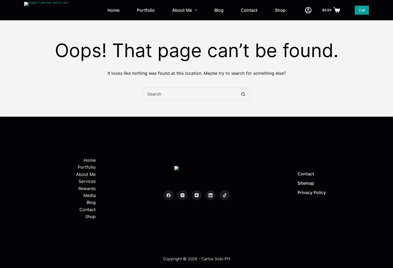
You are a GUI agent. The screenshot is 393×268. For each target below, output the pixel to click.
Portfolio (146, 10)
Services (87, 181)
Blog (219, 10)
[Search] (347, 10)
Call (362, 10)
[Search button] (243, 94)
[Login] (308, 10)
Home (113, 10)
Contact (249, 10)
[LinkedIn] (211, 195)
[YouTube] (196, 195)
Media (89, 195)
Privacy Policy (312, 192)
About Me (182, 10)
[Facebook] (168, 195)
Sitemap (306, 183)
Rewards (87, 188)
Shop (280, 10)
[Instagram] (183, 195)
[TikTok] (224, 195)
